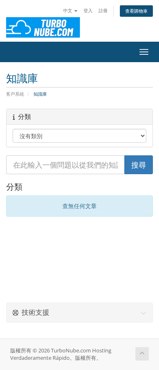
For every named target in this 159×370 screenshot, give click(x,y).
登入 (88, 10)
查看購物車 (136, 11)
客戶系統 (15, 94)
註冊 (103, 10)
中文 (68, 10)
